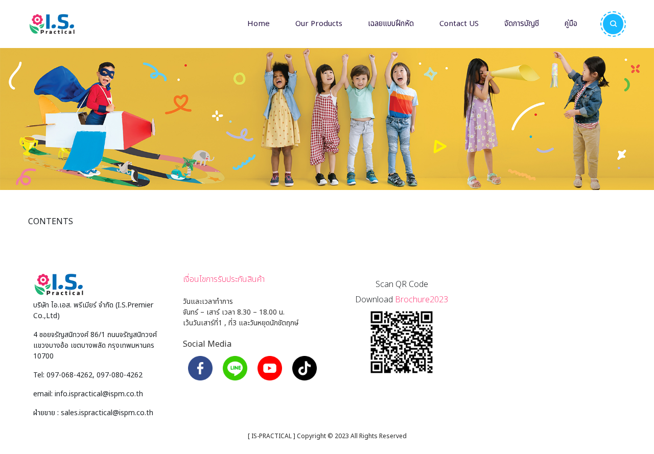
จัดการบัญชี (521, 24)
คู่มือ (571, 24)
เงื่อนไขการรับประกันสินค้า (224, 279)
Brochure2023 (421, 300)
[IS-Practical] (52, 24)
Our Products (318, 24)
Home (258, 24)
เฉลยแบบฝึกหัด (391, 24)
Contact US (459, 24)
